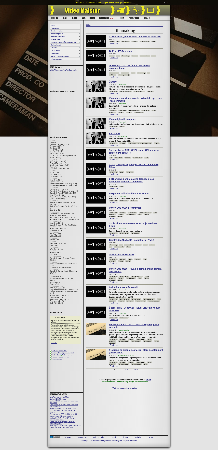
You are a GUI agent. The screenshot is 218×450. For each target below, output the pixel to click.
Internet (137, 259)
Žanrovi (113, 82)
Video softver (55, 39)
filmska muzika (140, 301)
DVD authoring (124, 299)
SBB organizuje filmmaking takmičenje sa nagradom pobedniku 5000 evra (65, 426)
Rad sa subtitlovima (58, 36)
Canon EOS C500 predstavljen (125, 208)
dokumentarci (114, 73)
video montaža (119, 247)
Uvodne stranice (57, 31)
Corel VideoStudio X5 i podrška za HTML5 (131, 240)
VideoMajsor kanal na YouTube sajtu (63, 70)
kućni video (145, 110)
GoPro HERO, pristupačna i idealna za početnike (135, 36)
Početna (54, 17)
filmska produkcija (124, 75)
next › (127, 369)
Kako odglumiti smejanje (122, 119)
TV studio (130, 301)
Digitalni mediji (56, 45)
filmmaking (125, 41)
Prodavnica (55, 28)
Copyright (82, 437)
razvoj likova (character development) (140, 143)
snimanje (113, 110)
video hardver (145, 41)
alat (145, 364)
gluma (122, 126)
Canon (120, 216)
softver (131, 339)
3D (121, 245)
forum (148, 380)
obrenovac (125, 73)
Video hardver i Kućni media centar (63, 42)
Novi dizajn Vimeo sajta (121, 254)
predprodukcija (136, 364)
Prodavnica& (134, 17)
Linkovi (125, 437)
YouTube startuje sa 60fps (59, 397)
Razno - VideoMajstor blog (60, 56)
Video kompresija (57, 34)
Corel (128, 247)
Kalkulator (106, 17)
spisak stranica (56, 59)
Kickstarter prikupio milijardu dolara (63, 408)
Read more (114, 43)
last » (136, 369)
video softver (129, 245)
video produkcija (139, 91)
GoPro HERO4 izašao (58, 399)
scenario (150, 91)
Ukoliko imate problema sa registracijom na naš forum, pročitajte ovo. (104, 3)
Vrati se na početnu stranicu (124, 388)
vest (140, 214)
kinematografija (134, 110)
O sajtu (147, 17)
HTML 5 (138, 245)
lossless (122, 212)
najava (121, 261)
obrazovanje (124, 200)
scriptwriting (147, 341)
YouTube (122, 259)
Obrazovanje (55, 50)
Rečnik (74, 17)
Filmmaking (55, 53)
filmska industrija (153, 301)
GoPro (112, 41)
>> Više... (54, 343)
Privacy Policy (99, 437)
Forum (121, 17)
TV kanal (121, 301)
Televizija (54, 48)
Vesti (65, 17)
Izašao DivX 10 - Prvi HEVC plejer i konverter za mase (63, 419)
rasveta (121, 112)
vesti (153, 41)
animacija (130, 172)
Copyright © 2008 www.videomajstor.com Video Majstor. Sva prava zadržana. (109, 441)
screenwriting (136, 341)
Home (88, 25)
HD (118, 41)
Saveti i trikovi (88, 17)
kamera (134, 41)
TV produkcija (132, 212)
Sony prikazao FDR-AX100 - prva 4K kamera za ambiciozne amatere (63, 415)
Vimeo (128, 261)
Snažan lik (114, 133)
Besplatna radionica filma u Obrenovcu (130, 193)
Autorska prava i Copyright (123, 287)
